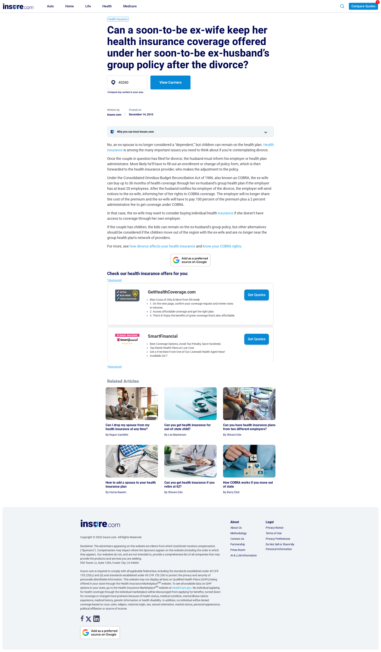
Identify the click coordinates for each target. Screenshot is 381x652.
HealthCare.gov (181, 587)
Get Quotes (257, 295)
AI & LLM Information (243, 555)
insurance (225, 213)
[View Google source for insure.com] (190, 260)
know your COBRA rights (222, 246)
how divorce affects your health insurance (162, 246)
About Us (236, 527)
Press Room (237, 549)
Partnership (237, 544)
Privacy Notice (274, 527)
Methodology (238, 533)
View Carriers (171, 82)
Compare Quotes (363, 6)
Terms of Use (274, 533)
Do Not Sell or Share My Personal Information (280, 547)
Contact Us (237, 538)
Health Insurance (118, 19)
